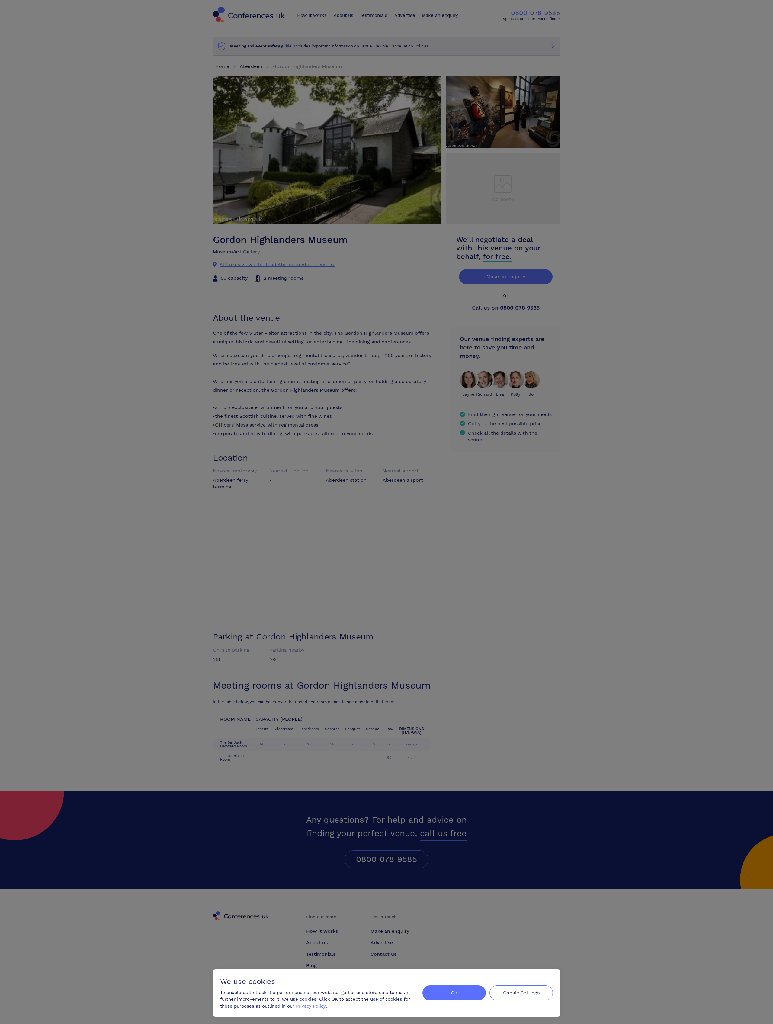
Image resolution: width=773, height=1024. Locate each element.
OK (454, 993)
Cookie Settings (521, 993)
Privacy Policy (311, 1006)
